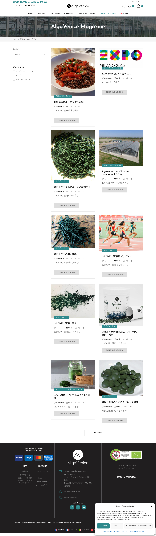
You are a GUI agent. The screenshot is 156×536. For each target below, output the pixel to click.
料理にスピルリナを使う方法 (69, 102)
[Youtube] (84, 507)
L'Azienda (69, 13)
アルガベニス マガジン (107, 13)
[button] (151, 506)
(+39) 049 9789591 (27, 5)
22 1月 (118, 179)
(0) (78, 106)
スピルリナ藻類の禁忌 (65, 323)
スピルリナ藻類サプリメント (117, 256)
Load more (97, 433)
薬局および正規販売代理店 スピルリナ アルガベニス (25, 481)
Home (31, 13)
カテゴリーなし (61, 181)
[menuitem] (124, 13)
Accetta (103, 526)
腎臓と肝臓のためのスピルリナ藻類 (120, 402)
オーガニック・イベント (112, 68)
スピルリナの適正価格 (65, 254)
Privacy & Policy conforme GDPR (113, 531)
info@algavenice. (70, 491)
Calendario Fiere (86, 13)
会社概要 (25, 471)
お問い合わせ (55, 13)
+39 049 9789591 (71, 498)
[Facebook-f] (72, 507)
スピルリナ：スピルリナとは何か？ (72, 187)
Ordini (42, 475)
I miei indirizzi (42, 482)
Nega (117, 526)
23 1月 (70, 106)
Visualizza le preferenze (138, 526)
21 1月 (118, 406)
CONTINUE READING (66, 120)
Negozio (42, 13)
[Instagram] (78, 507)
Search (44, 54)
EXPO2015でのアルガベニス (116, 74)
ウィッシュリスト (42, 485)
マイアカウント (42, 471)
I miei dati (42, 478)
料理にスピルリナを (63, 96)
